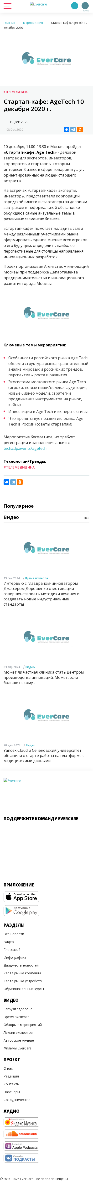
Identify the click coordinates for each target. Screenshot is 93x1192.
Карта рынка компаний (22, 973)
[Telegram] (73, 129)
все (86, 517)
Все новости (14, 934)
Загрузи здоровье (18, 1009)
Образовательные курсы (24, 988)
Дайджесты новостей (21, 965)
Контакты (12, 1084)
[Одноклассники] (80, 129)
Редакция (11, 1076)
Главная (9, 23)
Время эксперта (36, 578)
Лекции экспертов (18, 1032)
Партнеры (12, 1092)
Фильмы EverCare (17, 1048)
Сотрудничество (17, 1099)
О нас (8, 1068)
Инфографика (15, 957)
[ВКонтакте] (66, 129)
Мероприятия (33, 23)
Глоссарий (12, 949)
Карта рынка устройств (23, 981)
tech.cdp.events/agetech (25, 448)
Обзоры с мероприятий (23, 1024)
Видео (30, 667)
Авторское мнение (19, 1040)
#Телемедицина (15, 92)
